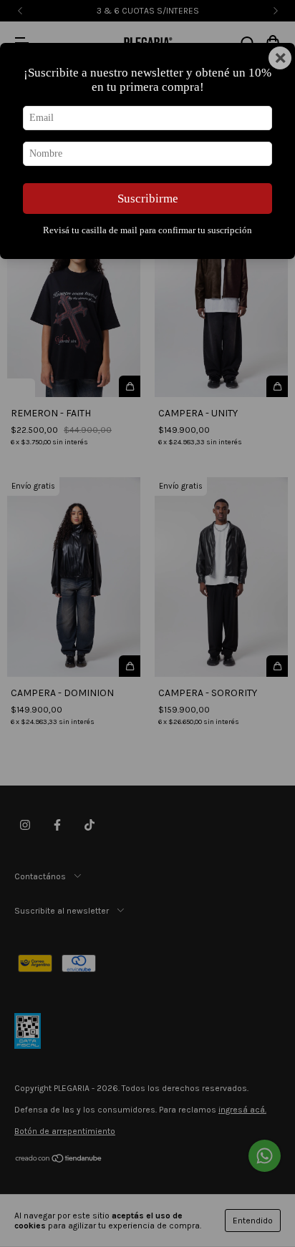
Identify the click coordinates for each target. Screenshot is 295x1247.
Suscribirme (147, 198)
